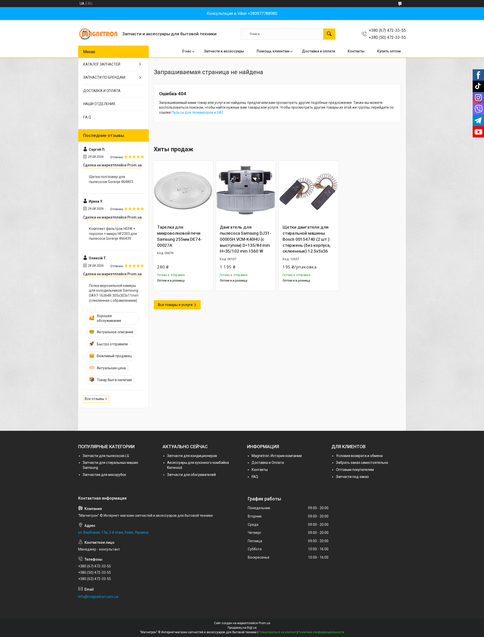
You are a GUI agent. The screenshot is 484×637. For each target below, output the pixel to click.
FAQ (255, 477)
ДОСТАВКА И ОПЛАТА (101, 91)
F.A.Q (87, 117)
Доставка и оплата (318, 51)
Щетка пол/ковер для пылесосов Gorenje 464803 (111, 179)
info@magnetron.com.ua (98, 597)
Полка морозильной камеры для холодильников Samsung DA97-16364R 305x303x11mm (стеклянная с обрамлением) (113, 293)
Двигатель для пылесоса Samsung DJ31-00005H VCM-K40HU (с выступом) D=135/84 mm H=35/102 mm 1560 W (245, 239)
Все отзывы (94, 399)
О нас (186, 51)
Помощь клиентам (273, 51)
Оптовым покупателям (355, 470)
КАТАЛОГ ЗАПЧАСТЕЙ (101, 64)
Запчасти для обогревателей (191, 475)
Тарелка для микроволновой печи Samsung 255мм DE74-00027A (179, 236)
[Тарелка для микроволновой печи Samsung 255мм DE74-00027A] (183, 191)
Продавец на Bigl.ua (242, 627)
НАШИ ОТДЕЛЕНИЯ (99, 104)
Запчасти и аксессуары (224, 51)
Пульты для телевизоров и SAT (197, 112)
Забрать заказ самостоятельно (362, 463)
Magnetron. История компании (277, 456)
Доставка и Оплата (268, 463)
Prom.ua (264, 623)
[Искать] (329, 34)
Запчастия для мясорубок (104, 475)
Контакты (356, 51)
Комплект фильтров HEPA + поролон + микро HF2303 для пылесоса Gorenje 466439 (113, 233)
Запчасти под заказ (352, 477)
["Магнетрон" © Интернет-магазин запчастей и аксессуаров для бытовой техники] (98, 33)
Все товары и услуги (175, 305)
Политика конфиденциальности (321, 632)
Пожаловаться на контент (277, 632)
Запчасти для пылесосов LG (106, 456)
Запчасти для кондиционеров (192, 456)
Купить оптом (389, 51)
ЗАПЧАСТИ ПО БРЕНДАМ (104, 77)
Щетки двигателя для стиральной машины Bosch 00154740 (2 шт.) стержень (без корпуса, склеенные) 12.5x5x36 (306, 239)
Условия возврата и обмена (359, 456)
